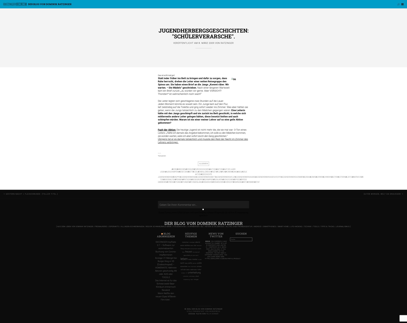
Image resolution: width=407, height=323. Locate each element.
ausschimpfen (172, 172)
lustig (349, 177)
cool (196, 172)
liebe (190, 259)
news (186, 263)
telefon (188, 269)
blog (182, 249)
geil (240, 172)
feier (183, 252)
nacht (182, 263)
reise (189, 266)
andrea (187, 245)
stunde (178, 182)
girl (191, 255)
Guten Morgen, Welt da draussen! (382, 194)
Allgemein (203, 164)
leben (313, 177)
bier (195, 245)
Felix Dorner (212, 314)
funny (229, 172)
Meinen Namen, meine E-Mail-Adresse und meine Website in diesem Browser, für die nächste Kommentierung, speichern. (203, 214)
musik (199, 259)
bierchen (199, 245)
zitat (257, 182)
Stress (171, 182)
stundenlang (196, 182)
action (213, 169)
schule (183, 270)
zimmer (251, 182)
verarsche (207, 182)
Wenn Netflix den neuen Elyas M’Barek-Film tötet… (166, 296)
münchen (192, 242)
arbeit (191, 245)
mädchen (182, 169)
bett (191, 172)
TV (186, 273)
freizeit (188, 251)
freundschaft (196, 252)
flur (219, 172)
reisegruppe (197, 180)
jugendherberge (188, 177)
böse (175, 169)
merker (194, 259)
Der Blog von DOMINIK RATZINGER (49, 4)
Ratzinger (227, 43)
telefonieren (193, 269)
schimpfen (208, 180)
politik (199, 263)
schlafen (218, 180)
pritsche (187, 180)
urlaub (197, 276)
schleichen (228, 180)
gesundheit (187, 255)
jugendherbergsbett (206, 177)
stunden (185, 182)
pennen (179, 180)
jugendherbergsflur (225, 177)
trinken (183, 273)
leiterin (342, 177)
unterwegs (192, 276)
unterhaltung (194, 272)
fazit (214, 172)
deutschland (193, 248)
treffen (199, 269)
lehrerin (327, 177)
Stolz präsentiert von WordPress (203, 311)
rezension (193, 266)
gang (235, 172)
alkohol (182, 245)
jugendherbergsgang (245, 177)
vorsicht (229, 182)
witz (245, 182)
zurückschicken (202, 169)
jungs (307, 177)
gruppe (177, 177)
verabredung (186, 279)
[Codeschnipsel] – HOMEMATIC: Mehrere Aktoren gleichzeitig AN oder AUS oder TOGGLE (166, 271)
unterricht (185, 276)
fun (223, 172)
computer (187, 248)
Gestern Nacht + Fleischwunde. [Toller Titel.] (32, 194)
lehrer (320, 177)
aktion (220, 169)
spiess (237, 180)
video (191, 279)
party (190, 263)
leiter (335, 177)
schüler (190, 169)
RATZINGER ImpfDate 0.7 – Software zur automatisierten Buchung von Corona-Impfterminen (165, 248)
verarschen (218, 182)
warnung (238, 182)
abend (197, 242)
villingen (196, 279)
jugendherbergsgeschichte (268, 177)
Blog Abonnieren (166, 235)
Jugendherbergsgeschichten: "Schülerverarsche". (204, 33)
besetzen (184, 172)
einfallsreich (205, 172)
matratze (357, 177)
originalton (169, 180)
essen (199, 248)
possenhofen (183, 266)
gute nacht (195, 255)
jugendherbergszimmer (292, 177)
